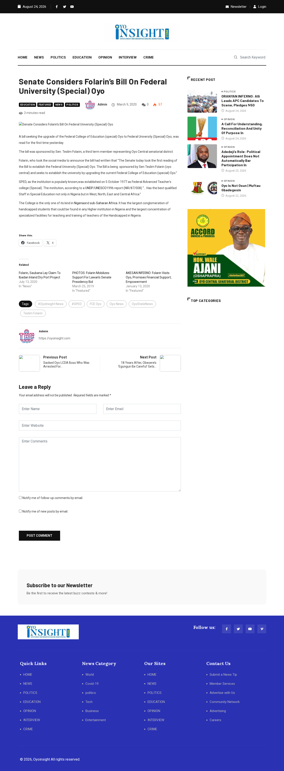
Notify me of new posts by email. (45, 511)
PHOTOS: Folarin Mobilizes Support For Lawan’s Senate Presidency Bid (91, 277)
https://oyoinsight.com (54, 338)
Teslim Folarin (33, 313)
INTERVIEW (128, 57)
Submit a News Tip (223, 675)
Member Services (222, 684)
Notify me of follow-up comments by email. (52, 498)
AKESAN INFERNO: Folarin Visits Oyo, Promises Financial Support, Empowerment (149, 277)
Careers (215, 720)
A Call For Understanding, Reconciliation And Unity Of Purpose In (241, 128)
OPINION (105, 57)
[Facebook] (56, 6)
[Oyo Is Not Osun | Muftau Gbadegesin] (202, 188)
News (59, 104)
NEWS (39, 57)
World (89, 675)
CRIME (148, 57)
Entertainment (95, 720)
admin (102, 104)
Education (27, 104)
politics (72, 104)
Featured (45, 104)
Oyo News (117, 304)
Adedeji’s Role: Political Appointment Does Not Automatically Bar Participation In (240, 158)
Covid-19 (92, 684)
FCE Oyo (95, 304)
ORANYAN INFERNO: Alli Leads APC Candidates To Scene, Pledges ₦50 (242, 100)
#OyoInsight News (50, 304)
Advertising (218, 711)
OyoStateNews (142, 304)
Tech (89, 702)
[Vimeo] (261, 628)
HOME (23, 57)
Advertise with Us (222, 693)
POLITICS (58, 57)
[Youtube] (71, 6)
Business (92, 711)
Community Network (225, 702)
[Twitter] (63, 6)
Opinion (229, 119)
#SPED (77, 304)
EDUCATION (82, 57)
